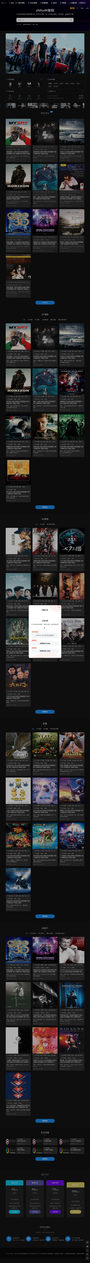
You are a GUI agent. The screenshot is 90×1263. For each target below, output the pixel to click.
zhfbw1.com (45, 643)
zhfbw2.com (45, 651)
